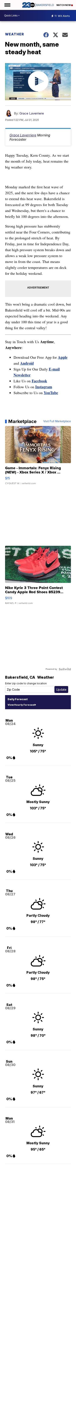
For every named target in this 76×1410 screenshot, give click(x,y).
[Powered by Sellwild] (65, 669)
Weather (14, 34)
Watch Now (63, 5)
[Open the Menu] (7, 5)
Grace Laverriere (31, 113)
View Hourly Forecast (21, 704)
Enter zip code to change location (26, 683)
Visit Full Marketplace (57, 421)
